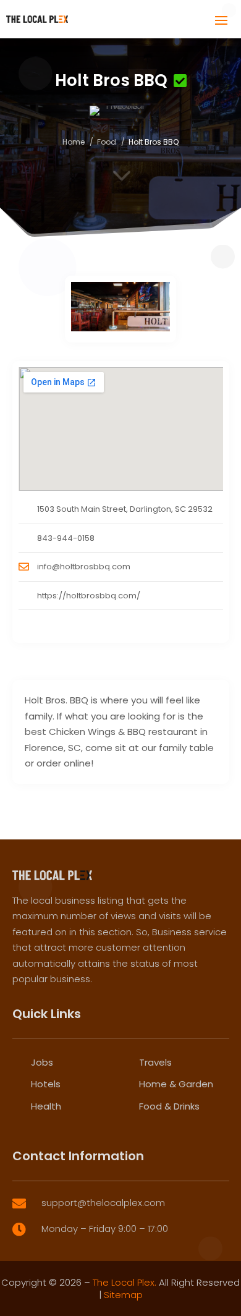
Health (46, 1106)
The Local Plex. (124, 1282)
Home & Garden (176, 1083)
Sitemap (123, 1294)
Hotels (46, 1083)
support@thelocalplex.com (103, 1202)
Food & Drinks (169, 1106)
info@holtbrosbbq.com (83, 566)
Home (73, 142)
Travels (155, 1062)
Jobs (42, 1062)
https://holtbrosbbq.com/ (88, 595)
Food (106, 142)
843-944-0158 (66, 538)
